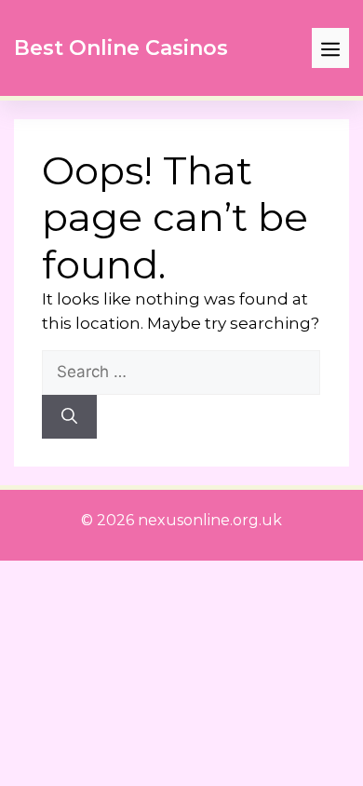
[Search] (69, 417)
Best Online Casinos (121, 48)
